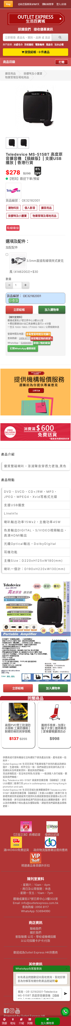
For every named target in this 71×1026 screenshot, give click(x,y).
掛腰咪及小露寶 (33, 73)
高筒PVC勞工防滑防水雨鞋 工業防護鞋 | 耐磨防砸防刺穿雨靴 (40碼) (18, 729)
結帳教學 (49, 4)
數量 (8, 279)
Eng (8, 4)
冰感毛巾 (18, 44)
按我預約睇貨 (41, 342)
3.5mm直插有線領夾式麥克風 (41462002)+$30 (36, 266)
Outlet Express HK (33, 1016)
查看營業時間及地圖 (37, 333)
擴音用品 (10, 73)
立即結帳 (19, 309)
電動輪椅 (39, 44)
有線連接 (13, 228)
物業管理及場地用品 (17, 77)
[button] (13, 208)
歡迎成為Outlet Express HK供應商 (35, 952)
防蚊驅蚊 (29, 44)
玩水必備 (59, 44)
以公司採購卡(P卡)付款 (35, 940)
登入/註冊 (61, 4)
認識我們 (24, 29)
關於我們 (35, 932)
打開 (61, 62)
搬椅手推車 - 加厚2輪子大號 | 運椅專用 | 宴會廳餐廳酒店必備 (53, 729)
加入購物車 (52, 309)
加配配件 (12, 247)
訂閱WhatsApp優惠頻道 (23, 348)
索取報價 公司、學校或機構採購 (35, 936)
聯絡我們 (35, 928)
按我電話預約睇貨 (41, 338)
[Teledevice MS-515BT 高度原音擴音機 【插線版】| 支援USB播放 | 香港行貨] (35, 108)
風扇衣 (49, 44)
